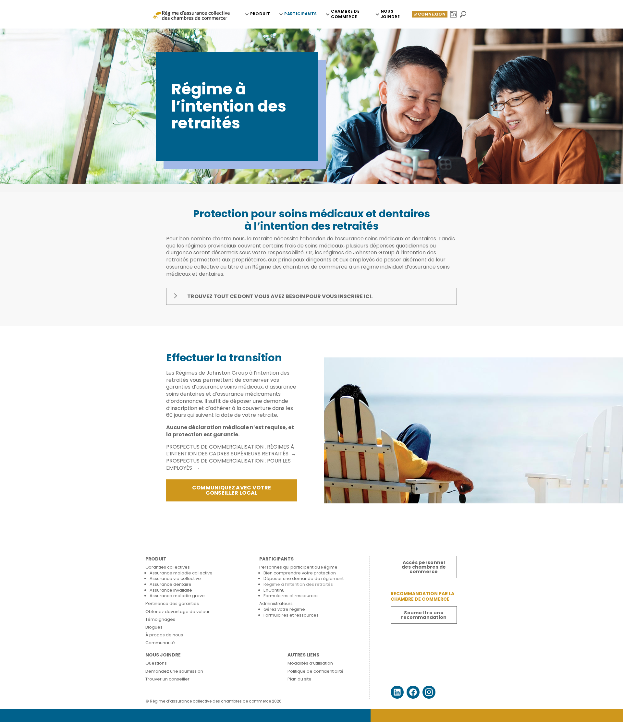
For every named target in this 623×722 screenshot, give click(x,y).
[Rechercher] (463, 14)
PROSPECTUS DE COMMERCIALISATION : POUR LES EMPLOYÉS (228, 464)
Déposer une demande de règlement (303, 578)
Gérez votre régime (284, 609)
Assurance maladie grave (177, 596)
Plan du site (299, 679)
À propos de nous (164, 635)
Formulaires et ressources (291, 596)
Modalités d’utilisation (310, 663)
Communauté (160, 643)
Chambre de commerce (345, 14)
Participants (300, 14)
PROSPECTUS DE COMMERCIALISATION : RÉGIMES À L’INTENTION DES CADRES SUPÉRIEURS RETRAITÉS (230, 450)
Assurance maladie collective (181, 573)
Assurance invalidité (171, 590)
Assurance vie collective (175, 578)
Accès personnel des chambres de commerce (424, 567)
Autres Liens (303, 655)
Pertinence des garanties (172, 603)
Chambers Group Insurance (191, 15)
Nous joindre (390, 14)
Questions (156, 663)
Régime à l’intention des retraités (298, 584)
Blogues (154, 627)
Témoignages (160, 619)
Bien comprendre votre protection (299, 573)
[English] (454, 14)
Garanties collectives (167, 567)
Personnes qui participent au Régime (298, 567)
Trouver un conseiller (167, 679)
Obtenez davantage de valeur (177, 611)
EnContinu (274, 590)
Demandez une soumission (174, 671)
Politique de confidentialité (315, 671)
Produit (260, 14)
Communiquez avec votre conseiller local (231, 490)
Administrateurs (276, 603)
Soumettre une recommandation (424, 614)
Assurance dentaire (170, 584)
